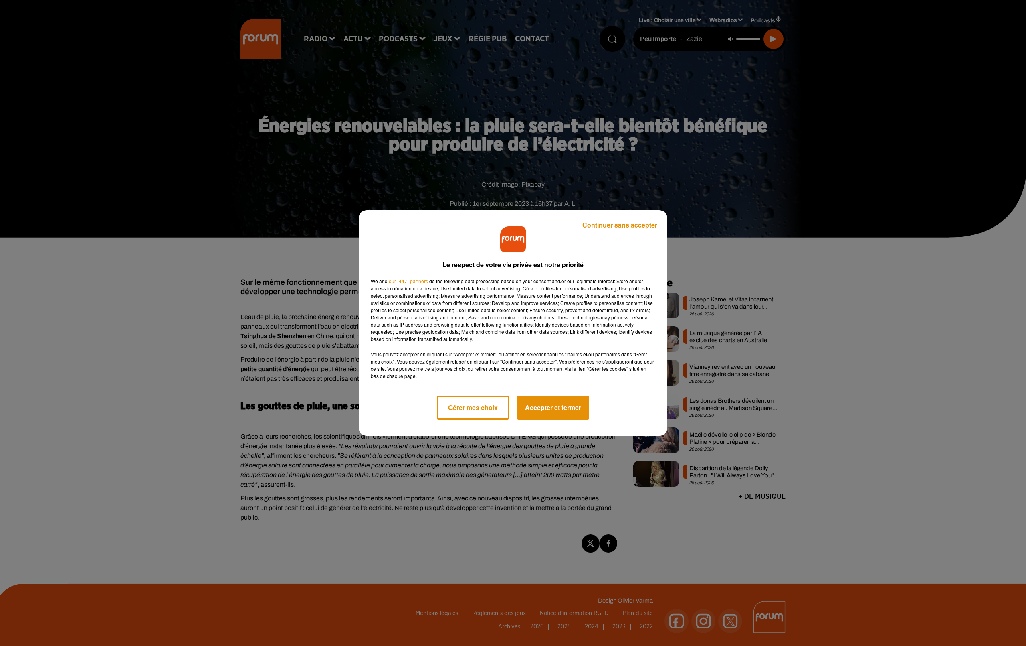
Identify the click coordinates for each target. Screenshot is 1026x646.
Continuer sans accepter (619, 225)
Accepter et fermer (553, 407)
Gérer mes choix (473, 407)
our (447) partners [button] (408, 281)
